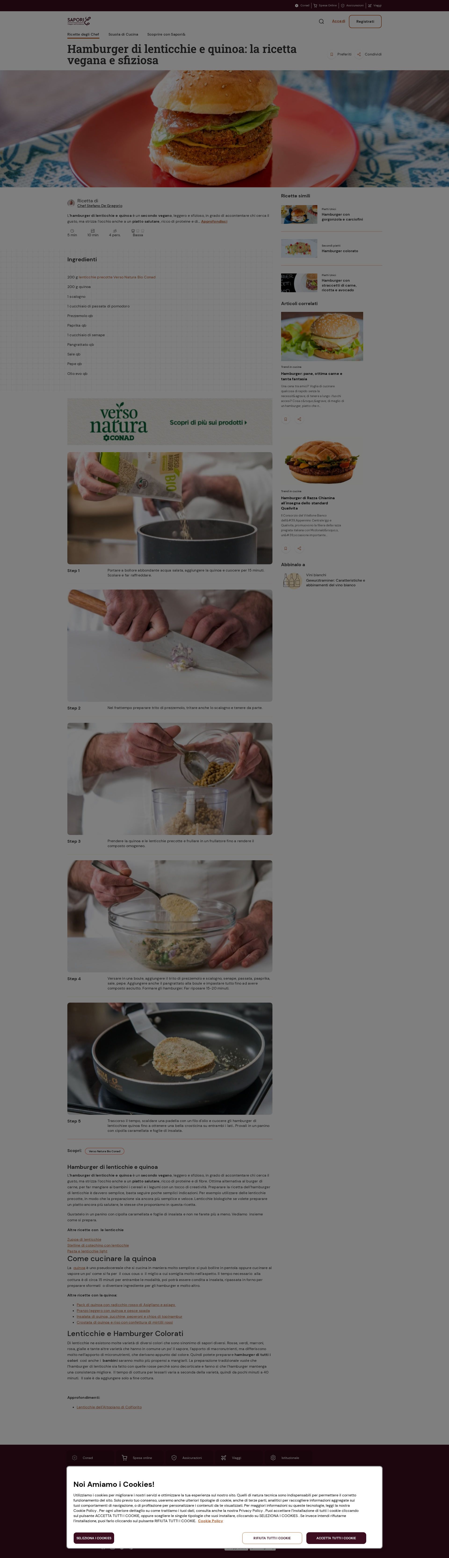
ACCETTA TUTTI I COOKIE (336, 1538)
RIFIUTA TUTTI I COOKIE (272, 1538)
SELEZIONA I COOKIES (93, 1538)
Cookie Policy (210, 1520)
